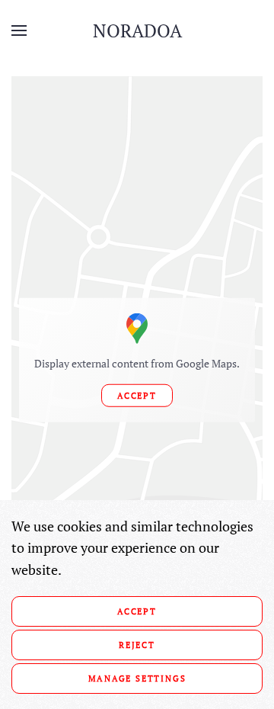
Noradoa (137, 30)
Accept (137, 395)
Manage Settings (137, 678)
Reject (137, 645)
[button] (19, 30)
